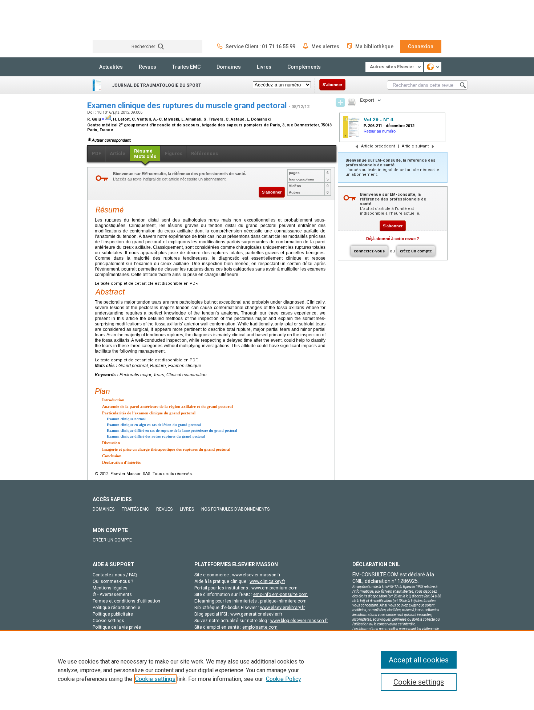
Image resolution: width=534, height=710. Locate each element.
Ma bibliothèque (374, 46)
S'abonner (332, 84)
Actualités (111, 67)
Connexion (420, 46)
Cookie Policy (283, 678)
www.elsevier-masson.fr (256, 574)
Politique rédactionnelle (116, 607)
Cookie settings (155, 678)
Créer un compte (112, 540)
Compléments (304, 67)
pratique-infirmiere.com (283, 601)
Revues (147, 67)
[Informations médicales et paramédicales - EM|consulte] (120, 19)
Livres (264, 67)
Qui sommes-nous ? (113, 581)
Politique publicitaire (113, 614)
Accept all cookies (419, 660)
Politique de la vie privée (117, 627)
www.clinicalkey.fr (267, 581)
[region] (267, 670)
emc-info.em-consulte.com (280, 594)
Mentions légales (110, 588)
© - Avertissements (112, 594)
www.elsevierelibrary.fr (282, 607)
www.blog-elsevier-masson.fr (299, 620)
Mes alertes (325, 46)
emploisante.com (260, 627)
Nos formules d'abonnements (235, 509)
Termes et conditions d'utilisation (126, 601)
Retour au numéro (380, 131)
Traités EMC (186, 67)
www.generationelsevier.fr (256, 614)
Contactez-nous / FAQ (115, 574)
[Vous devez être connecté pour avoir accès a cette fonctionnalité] (340, 102)
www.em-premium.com (274, 588)
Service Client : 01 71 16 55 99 (260, 46)
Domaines (229, 67)
